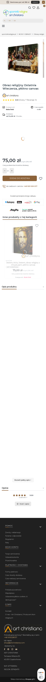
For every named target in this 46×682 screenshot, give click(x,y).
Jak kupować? (10, 600)
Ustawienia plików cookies (15, 597)
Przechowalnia (11, 561)
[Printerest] (8, 649)
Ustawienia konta (12, 557)
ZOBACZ (35, 2)
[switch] (41, 677)
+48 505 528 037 (30, 186)
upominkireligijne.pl (9, 34)
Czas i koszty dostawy (13, 575)
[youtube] (16, 649)
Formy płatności (11, 572)
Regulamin (9, 539)
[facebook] (4, 649)
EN (10, 20)
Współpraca (9, 593)
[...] (23, 58)
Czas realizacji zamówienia (15, 579)
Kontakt (8, 611)
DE (15, 20)
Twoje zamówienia (12, 554)
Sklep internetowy (22, 679)
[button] (23, 480)
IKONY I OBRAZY (25, 34)
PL (5, 20)
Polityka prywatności (13, 590)
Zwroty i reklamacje (13, 532)
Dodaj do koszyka (20, 178)
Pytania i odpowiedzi (13, 536)
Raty (7, 543)
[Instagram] (12, 649)
